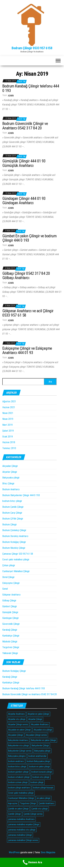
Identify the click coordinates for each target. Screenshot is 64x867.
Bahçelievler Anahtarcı (18, 740)
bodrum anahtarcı (16, 761)
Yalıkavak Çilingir (10, 653)
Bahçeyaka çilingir (11, 477)
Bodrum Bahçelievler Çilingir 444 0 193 (21, 495)
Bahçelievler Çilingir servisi (20, 750)
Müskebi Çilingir (9, 641)
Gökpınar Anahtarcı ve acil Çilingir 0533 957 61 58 (27, 313)
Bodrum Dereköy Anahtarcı (15, 536)
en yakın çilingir (43, 798)
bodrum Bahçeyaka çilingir (38, 761)
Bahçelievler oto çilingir (18, 745)
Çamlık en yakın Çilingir (18, 808)
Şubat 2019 (8, 430)
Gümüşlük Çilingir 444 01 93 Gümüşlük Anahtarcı (24, 163)
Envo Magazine (48, 852)
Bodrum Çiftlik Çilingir (12, 518)
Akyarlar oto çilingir (16, 719)
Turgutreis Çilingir (10, 647)
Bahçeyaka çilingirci (17, 756)
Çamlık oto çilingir (39, 808)
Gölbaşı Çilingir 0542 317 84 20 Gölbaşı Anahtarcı (26, 275)
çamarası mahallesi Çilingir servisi (23, 840)
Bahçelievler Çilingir (40, 745)
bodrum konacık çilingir (41, 771)
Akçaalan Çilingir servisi (36, 735)
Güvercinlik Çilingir (11, 623)
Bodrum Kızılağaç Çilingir (14, 542)
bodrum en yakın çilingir (39, 766)
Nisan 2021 (7, 413)
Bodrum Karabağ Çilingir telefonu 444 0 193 (30, 88)
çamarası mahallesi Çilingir (20, 835)
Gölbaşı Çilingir (9, 600)
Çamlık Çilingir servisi (33, 814)
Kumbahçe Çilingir (10, 635)
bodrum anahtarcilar (37, 756)
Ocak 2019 (7, 436)
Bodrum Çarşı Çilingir (12, 512)
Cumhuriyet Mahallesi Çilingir (16, 571)
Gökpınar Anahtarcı (11, 594)
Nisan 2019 (7, 418)
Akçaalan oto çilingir (43, 729)
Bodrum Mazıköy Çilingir (13, 547)
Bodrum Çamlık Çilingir (13, 506)
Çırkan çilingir (8, 565)
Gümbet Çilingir (9, 606)
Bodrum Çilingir (9, 524)
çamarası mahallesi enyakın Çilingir (23, 824)
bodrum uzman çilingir (18, 782)
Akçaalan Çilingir (10, 466)
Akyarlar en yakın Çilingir (38, 714)
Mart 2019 (7, 424)
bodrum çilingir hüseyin (43, 787)
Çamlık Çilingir (14, 814)
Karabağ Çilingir (9, 629)
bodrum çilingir (36, 782)
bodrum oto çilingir (40, 777)
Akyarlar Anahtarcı (16, 714)
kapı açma (12, 803)
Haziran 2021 (8, 407)
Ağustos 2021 (9, 401)
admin (11, 95)
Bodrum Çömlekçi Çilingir (14, 530)
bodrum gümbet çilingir (18, 771)
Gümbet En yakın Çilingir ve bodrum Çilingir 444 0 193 (29, 238)
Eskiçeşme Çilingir (11, 583)
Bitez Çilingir (8, 483)
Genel (5, 588)
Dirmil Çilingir (8, 577)
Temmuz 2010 (9, 448)
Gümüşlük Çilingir (10, 612)
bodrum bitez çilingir (12, 501)
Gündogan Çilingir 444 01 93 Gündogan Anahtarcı (24, 200)
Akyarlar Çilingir (9, 471)
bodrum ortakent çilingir (19, 777)
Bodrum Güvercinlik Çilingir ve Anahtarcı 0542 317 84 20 (25, 125)
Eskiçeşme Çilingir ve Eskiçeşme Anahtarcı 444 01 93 (27, 350)
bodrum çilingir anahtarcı (19, 787)
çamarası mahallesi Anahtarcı (21, 819)
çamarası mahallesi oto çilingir (21, 829)
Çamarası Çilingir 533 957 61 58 (17, 553)
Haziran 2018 (8, 442)
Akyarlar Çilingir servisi (18, 724)
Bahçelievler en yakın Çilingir (43, 740)
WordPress (14, 852)
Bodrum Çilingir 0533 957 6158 (32, 48)
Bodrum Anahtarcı (11, 489)
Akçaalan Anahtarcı (40, 724)
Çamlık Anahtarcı (46, 803)
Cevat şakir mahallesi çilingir (15, 559)
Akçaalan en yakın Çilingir (19, 729)
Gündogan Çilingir (10, 618)
